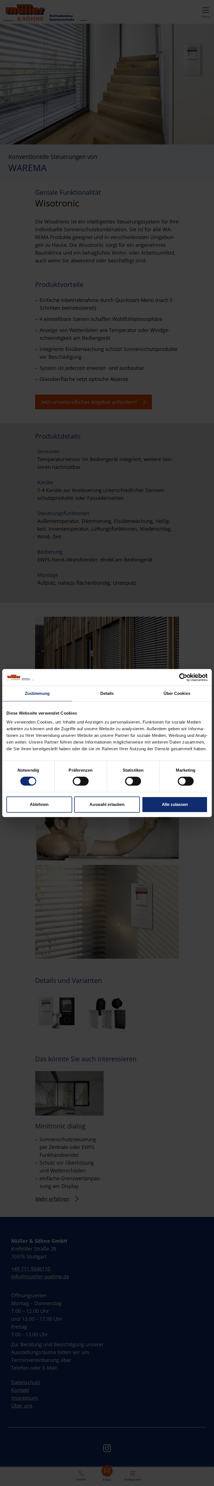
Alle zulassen (175, 804)
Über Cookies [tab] (177, 693)
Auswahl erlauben (107, 804)
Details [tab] (107, 693)
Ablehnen (39, 804)
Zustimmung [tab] (37, 693)
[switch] (81, 781)
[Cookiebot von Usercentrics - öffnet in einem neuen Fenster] (183, 677)
